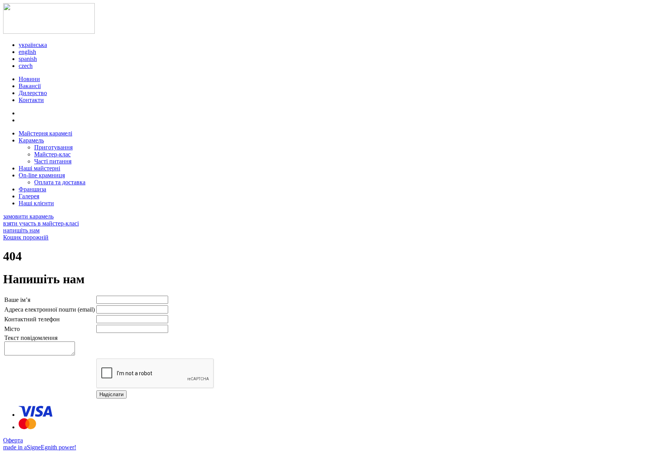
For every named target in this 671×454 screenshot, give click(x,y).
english (27, 52)
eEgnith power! (57, 447)
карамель (28, 216)
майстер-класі (41, 223)
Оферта (13, 440)
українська (33, 45)
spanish (28, 58)
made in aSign (20, 447)
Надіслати (111, 394)
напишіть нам (21, 230)
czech (26, 65)
